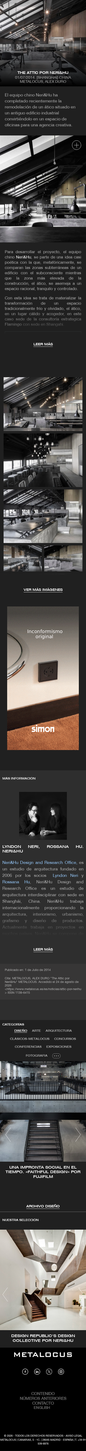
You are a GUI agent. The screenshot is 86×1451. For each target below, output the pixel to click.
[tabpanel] (43, 1135)
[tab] (21, 1031)
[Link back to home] (43, 1358)
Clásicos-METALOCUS (29, 1039)
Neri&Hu (23, 257)
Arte (36, 1031)
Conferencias (28, 1047)
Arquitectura (59, 1031)
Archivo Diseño (43, 1206)
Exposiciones (58, 1047)
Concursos (65, 1039)
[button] (8, 1135)
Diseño (20, 1031)
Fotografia (37, 1055)
